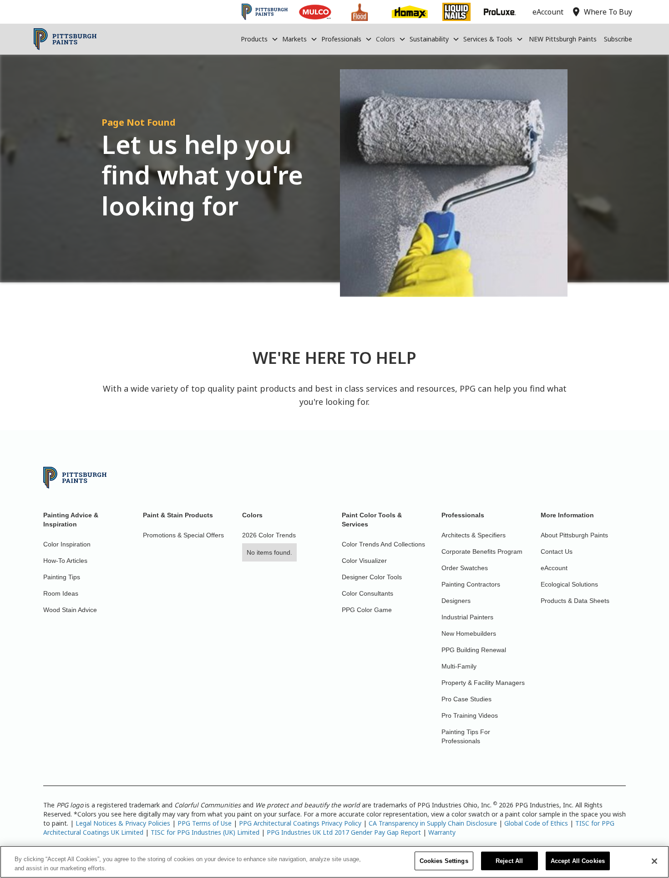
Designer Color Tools (372, 577)
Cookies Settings (444, 861)
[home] (65, 39)
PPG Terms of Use (204, 823)
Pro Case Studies (466, 699)
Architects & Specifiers (473, 535)
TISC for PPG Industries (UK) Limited (205, 832)
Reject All (509, 861)
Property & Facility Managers (483, 682)
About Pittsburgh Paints (574, 535)
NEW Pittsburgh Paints (563, 39)
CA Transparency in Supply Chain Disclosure (433, 823)
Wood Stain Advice (70, 609)
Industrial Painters (467, 617)
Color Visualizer (364, 560)
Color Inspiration (67, 544)
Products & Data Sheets (575, 600)
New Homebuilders (468, 633)
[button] (259, 39)
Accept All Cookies (578, 861)
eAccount (554, 568)
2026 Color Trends (269, 535)
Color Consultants (367, 593)
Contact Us (557, 551)
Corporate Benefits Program (481, 551)
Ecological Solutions (569, 584)
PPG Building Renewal (473, 649)
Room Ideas (60, 593)
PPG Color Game (367, 609)
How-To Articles (65, 560)
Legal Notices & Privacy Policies (123, 823)
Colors (385, 39)
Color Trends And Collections (383, 544)
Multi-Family (458, 666)
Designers (456, 600)
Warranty (442, 832)
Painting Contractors (470, 584)
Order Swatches (464, 568)
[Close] (654, 861)
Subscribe (618, 39)
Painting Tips (61, 577)
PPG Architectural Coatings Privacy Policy (300, 823)
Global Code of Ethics (536, 823)
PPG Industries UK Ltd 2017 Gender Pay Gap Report (344, 832)
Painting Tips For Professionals (465, 736)
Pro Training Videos (469, 715)
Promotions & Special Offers (183, 535)
